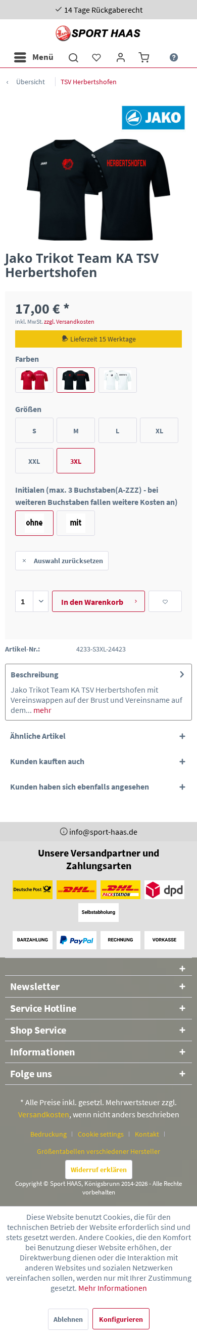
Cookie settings (101, 1134)
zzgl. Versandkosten (69, 321)
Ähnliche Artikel (38, 736)
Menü (43, 56)
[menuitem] (33, 57)
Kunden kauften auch (47, 761)
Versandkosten (43, 1114)
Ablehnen (68, 1319)
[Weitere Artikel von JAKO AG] (153, 117)
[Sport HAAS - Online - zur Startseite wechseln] (98, 33)
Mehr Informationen (112, 1288)
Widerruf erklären (99, 1169)
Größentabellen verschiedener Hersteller (98, 1151)
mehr (42, 710)
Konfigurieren (121, 1319)
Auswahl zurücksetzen (68, 560)
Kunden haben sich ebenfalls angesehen (79, 786)
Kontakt (147, 1134)
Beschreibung (35, 674)
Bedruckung (48, 1134)
